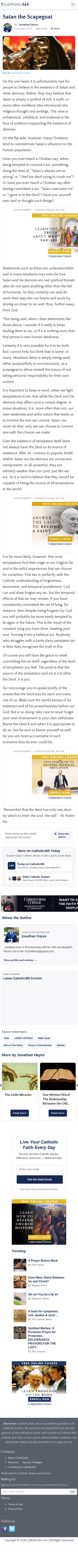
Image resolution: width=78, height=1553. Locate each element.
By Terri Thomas (37, 1351)
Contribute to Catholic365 (22, 1467)
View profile (41, 28)
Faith (6, 1038)
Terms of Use (15, 1504)
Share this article (63, 835)
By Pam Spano (36, 1264)
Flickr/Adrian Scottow (20, 73)
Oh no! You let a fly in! (43, 1294)
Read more (19, 1113)
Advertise (13, 1462)
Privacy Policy (15, 1509)
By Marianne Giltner (38, 1298)
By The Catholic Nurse (40, 1319)
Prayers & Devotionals (40, 1045)
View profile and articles (20, 960)
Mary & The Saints (13, 1045)
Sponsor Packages (32, 1462)
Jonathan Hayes (28, 24)
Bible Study (44, 1038)
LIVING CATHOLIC (23, 1038)
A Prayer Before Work (43, 1260)
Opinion (61, 1045)
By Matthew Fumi (37, 1285)
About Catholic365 (18, 1457)
